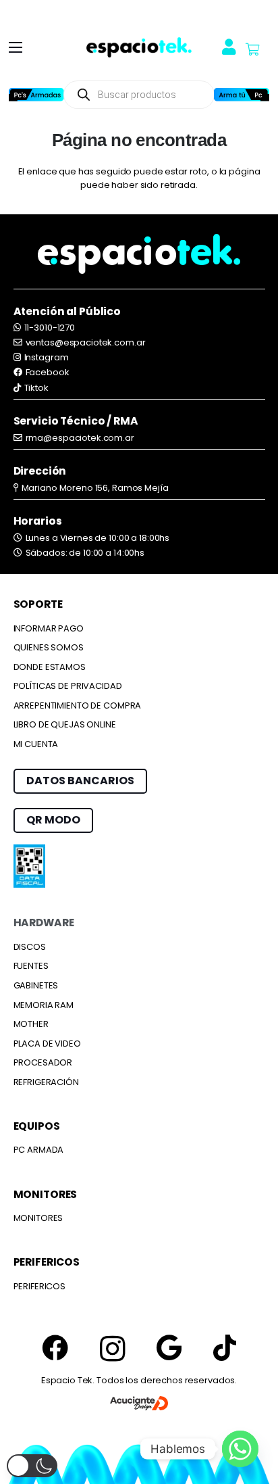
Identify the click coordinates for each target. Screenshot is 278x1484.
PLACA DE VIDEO (47, 1043)
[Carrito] (252, 49)
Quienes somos (48, 647)
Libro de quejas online (64, 724)
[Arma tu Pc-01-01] (241, 94)
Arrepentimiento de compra (77, 705)
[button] (16, 47)
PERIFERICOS (39, 1286)
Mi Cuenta (36, 744)
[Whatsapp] (240, 1449)
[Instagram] (113, 1349)
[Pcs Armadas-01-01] (36, 94)
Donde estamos (49, 667)
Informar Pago (48, 628)
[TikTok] (224, 1348)
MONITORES (38, 1218)
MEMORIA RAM (43, 1005)
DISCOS (29, 946)
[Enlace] (139, 47)
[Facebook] (55, 1348)
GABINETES (36, 985)
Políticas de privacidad (67, 685)
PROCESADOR (43, 1062)
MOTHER (31, 1024)
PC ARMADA (38, 1149)
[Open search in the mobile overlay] (139, 94)
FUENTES (31, 965)
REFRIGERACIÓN (46, 1082)
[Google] (169, 1348)
